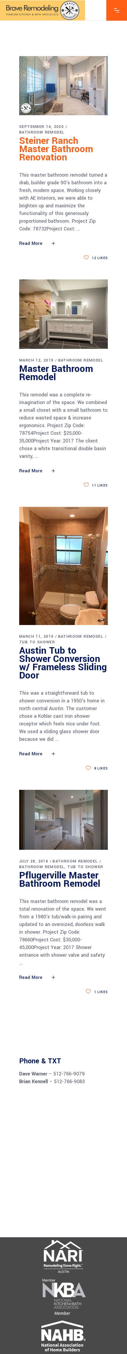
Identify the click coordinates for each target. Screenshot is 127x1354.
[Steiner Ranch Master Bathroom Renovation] (63, 85)
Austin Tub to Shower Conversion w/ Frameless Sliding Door (63, 663)
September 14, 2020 (41, 126)
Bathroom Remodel (41, 132)
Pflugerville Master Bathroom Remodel (59, 880)
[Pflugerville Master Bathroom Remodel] (63, 820)
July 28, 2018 (33, 861)
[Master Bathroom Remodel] (63, 314)
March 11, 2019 (36, 636)
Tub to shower (37, 642)
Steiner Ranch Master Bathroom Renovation (56, 149)
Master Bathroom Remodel (56, 373)
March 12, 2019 (36, 360)
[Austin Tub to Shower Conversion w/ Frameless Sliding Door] (63, 566)
